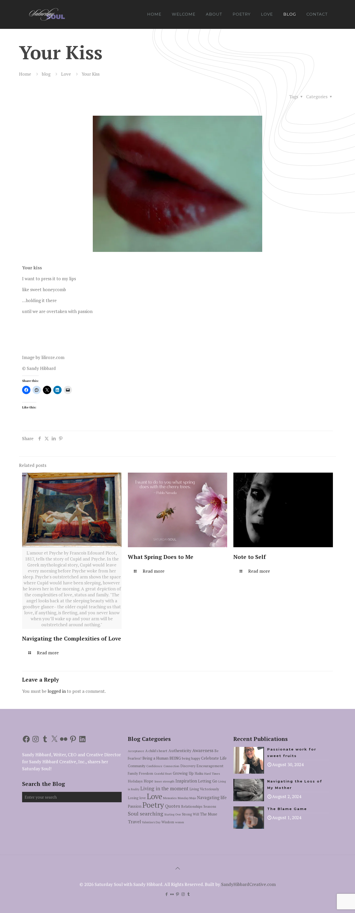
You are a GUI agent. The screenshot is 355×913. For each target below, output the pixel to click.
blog (46, 74)
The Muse (208, 814)
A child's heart (156, 750)
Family (133, 773)
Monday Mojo (187, 798)
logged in (57, 691)
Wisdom (167, 822)
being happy (191, 758)
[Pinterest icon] (178, 894)
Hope (148, 781)
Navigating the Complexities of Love (71, 638)
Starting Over (172, 814)
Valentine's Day (151, 822)
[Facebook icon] (167, 894)
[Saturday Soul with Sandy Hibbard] (47, 14)
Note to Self (249, 556)
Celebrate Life (214, 758)
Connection (171, 766)
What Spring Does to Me (160, 556)
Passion (134, 806)
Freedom (146, 773)
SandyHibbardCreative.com (248, 884)
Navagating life (212, 797)
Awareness (202, 750)
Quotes (172, 806)
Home (25, 74)
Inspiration (186, 781)
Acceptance (136, 751)
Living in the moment (164, 788)
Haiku (199, 773)
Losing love (137, 798)
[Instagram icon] (183, 894)
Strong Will (190, 814)
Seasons (209, 806)
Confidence (154, 766)
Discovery (187, 766)
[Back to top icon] (177, 868)
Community (136, 766)
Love (66, 74)
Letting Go (207, 781)
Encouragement (209, 765)
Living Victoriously (204, 789)
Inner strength (164, 781)
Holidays (135, 781)
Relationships (191, 806)
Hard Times (212, 773)
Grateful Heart (163, 773)
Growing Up (183, 773)
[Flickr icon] (172, 894)
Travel (134, 822)
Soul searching (145, 813)
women (179, 822)
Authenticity (179, 750)
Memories (170, 798)
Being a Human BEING (161, 758)
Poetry (153, 805)
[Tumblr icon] (188, 894)
